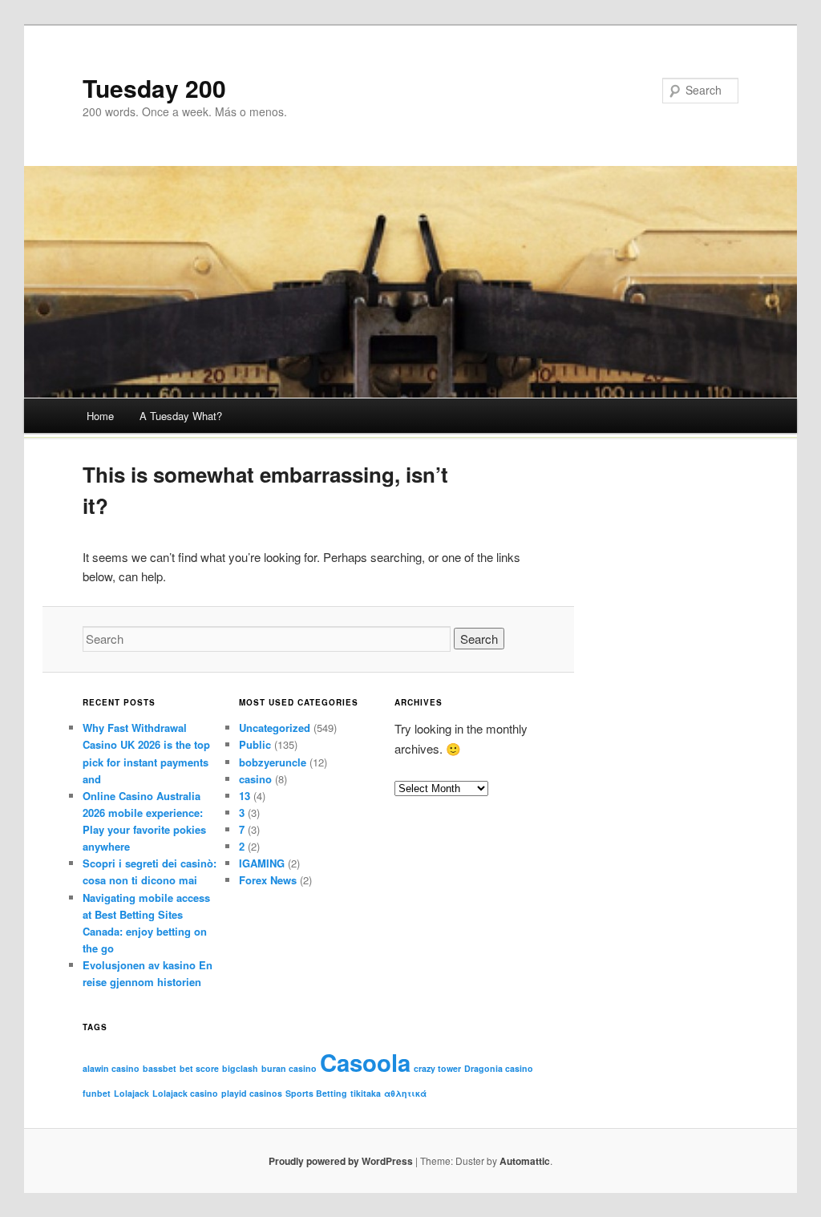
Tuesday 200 (154, 88)
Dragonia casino (498, 1068)
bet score (199, 1068)
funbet (97, 1093)
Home (100, 415)
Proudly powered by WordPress (341, 1161)
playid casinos (251, 1093)
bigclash (240, 1068)
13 (244, 795)
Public (255, 744)
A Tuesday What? (181, 415)
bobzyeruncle (272, 762)
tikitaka (365, 1093)
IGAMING (262, 863)
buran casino (289, 1068)
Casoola (365, 1062)
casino (255, 778)
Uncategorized (274, 727)
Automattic (524, 1161)
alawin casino (111, 1068)
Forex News (268, 879)
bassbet (159, 1068)
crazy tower (437, 1068)
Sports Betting (316, 1093)
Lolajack (131, 1093)
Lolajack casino (185, 1093)
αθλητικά (405, 1093)
